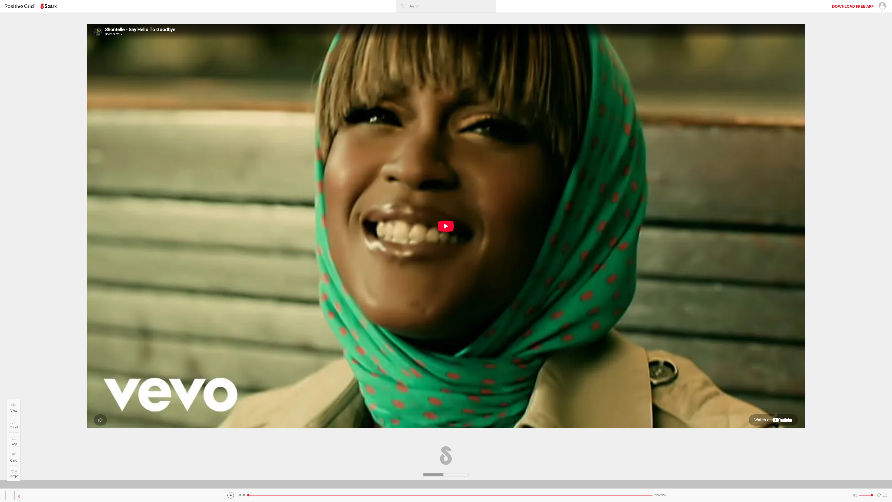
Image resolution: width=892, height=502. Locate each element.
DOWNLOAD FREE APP (853, 6)
